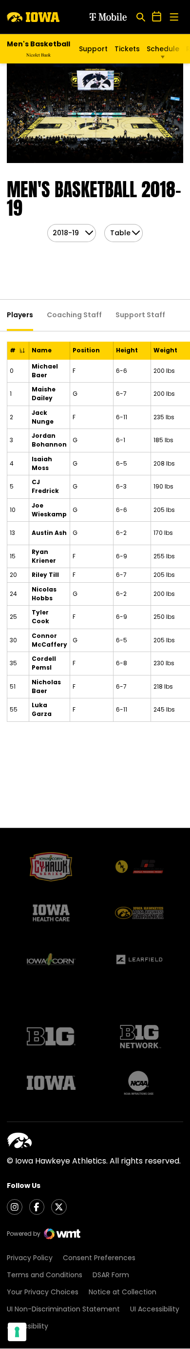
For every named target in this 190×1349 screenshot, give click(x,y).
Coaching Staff (74, 315)
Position (86, 350)
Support (93, 49)
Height (127, 350)
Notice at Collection (122, 1292)
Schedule (163, 49)
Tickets (127, 49)
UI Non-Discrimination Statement (63, 1309)
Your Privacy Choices (42, 1292)
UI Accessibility (154, 1309)
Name (42, 350)
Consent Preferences (99, 1258)
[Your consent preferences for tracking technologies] (17, 1332)
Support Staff (140, 315)
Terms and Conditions (44, 1275)
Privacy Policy (30, 1258)
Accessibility (27, 1326)
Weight (165, 350)
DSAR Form (111, 1275)
